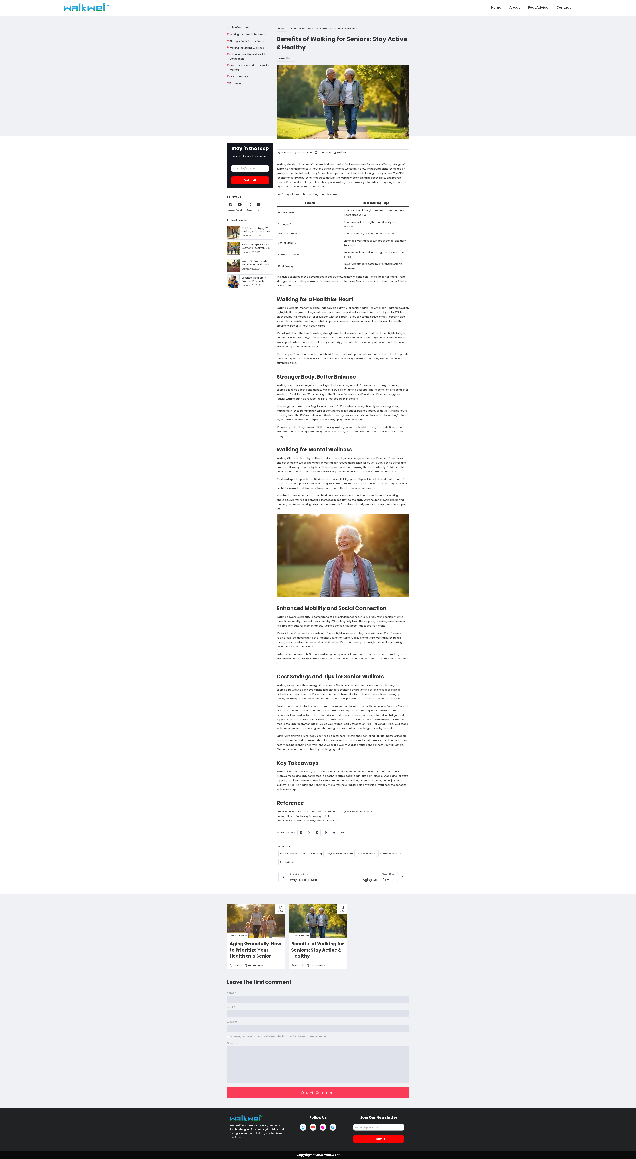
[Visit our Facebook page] (303, 1127)
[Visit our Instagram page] (323, 1127)
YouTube (239, 210)
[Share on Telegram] (334, 832)
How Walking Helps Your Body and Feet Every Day (256, 246)
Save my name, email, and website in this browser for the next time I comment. (279, 1036)
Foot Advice (538, 7)
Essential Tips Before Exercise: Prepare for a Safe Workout (254, 281)
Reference (235, 83)
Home (496, 7)
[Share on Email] (342, 832)
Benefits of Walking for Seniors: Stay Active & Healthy (317, 950)
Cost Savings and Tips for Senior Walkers (249, 67)
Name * (231, 993)
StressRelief (287, 862)
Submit (250, 180)
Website (232, 1022)
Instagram (249, 210)
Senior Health (286, 58)
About (514, 7)
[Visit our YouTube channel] (313, 1127)
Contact (563, 7)
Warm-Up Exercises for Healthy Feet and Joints (255, 262)
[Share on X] (309, 832)
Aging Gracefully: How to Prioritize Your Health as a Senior (255, 950)
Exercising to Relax (320, 816)
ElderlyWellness (289, 853)
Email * (231, 1007)
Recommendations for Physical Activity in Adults (342, 811)
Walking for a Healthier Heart (247, 34)
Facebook (231, 210)
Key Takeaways (238, 76)
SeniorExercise (366, 853)
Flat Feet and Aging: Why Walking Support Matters (256, 229)
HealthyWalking (312, 853)
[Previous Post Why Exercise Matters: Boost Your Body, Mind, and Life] (283, 877)
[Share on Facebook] (300, 832)
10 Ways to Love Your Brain (323, 820)
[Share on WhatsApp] (325, 832)
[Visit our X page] (333, 1127)
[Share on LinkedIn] (317, 832)
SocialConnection (391, 853)
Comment (234, 1043)
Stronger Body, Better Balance (248, 41)
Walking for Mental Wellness (246, 48)
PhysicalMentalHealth (340, 853)
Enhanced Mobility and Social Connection (247, 56)
